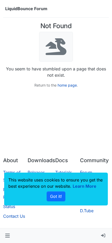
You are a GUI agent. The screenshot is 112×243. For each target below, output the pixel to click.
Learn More (84, 186)
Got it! (56, 196)
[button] (7, 235)
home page (67, 85)
